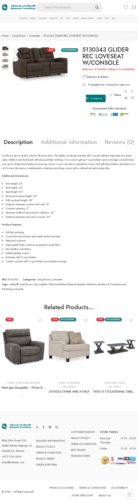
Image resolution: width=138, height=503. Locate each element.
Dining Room (43, 18)
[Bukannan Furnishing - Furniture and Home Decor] (18, 7)
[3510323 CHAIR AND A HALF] (69, 347)
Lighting (99, 18)
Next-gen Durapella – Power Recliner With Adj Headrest (23, 387)
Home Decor (54, 18)
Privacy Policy (45, 447)
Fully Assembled (57, 284)
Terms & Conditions (92, 488)
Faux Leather (40, 284)
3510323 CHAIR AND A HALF (69, 391)
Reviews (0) (119, 142)
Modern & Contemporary (112, 284)
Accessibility (119, 488)
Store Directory (82, 495)
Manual (72, 284)
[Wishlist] (15, 51)
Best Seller (78, 450)
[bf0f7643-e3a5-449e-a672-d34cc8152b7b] (40, 65)
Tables (107, 18)
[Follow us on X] (37, 427)
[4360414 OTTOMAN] (133, 35)
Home (5, 35)
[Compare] (15, 58)
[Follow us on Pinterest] (50, 427)
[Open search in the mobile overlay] (69, 7)
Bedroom (33, 18)
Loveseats (34, 35)
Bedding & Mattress (87, 18)
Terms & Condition (48, 452)
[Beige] (21, 396)
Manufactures (80, 456)
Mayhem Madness (87, 284)
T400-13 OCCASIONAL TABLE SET (114, 391)
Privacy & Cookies (62, 488)
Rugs (113, 18)
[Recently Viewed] (129, 494)
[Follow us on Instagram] (56, 427)
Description (18, 142)
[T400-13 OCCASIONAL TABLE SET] (114, 347)
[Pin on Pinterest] (126, 98)
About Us (104, 495)
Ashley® (14, 284)
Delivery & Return (97, 77)
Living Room (23, 18)
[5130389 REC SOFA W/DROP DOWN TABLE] (126, 35)
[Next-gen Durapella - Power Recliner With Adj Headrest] (23, 347)
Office (68, 18)
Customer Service (83, 432)
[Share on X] (126, 91)
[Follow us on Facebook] (43, 427)
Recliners (35, 382)
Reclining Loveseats (13, 289)
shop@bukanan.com (13, 462)
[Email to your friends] (132, 97)
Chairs (10, 382)
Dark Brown (26, 284)
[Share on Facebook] (132, 91)
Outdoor (75, 18)
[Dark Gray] (25, 396)
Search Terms (45, 459)
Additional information (69, 142)
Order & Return (46, 464)
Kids (62, 18)
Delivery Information (50, 441)
